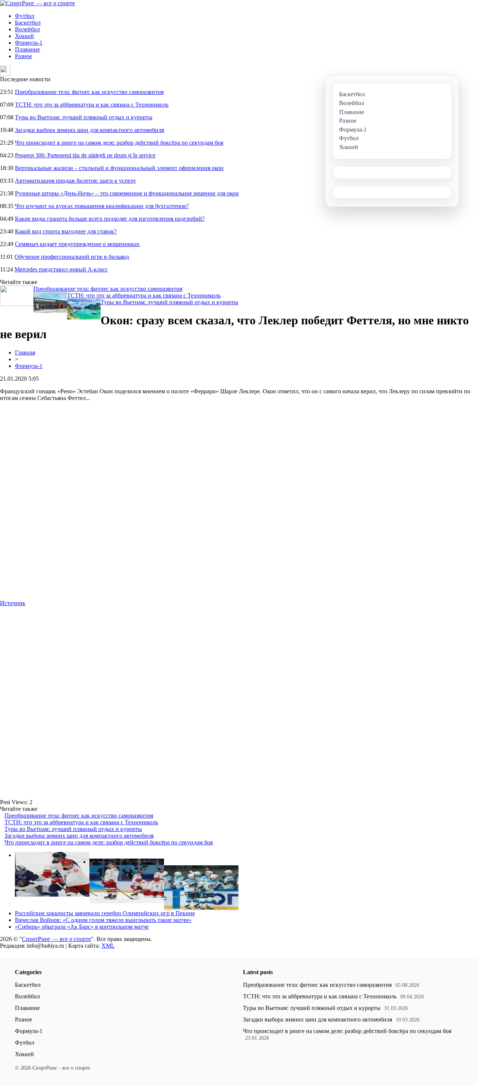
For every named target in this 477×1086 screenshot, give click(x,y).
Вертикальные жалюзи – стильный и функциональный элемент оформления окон (119, 168)
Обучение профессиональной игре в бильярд (72, 257)
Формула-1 (28, 43)
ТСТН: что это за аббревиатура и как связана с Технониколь (91, 104)
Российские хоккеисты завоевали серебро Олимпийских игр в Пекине (105, 913)
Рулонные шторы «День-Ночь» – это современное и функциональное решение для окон (127, 193)
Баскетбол (28, 22)
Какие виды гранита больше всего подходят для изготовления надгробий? (110, 218)
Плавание (27, 49)
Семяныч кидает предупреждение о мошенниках (77, 244)
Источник (12, 603)
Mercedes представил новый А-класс (61, 269)
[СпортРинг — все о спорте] (37, 3)
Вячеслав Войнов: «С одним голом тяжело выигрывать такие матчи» (103, 920)
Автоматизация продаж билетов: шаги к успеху (75, 180)
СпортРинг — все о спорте (56, 939)
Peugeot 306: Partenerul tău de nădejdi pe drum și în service (85, 155)
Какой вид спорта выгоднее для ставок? (66, 231)
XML (108, 945)
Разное (23, 56)
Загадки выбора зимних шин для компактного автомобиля (89, 130)
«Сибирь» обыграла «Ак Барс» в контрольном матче (82, 926)
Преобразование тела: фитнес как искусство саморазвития (89, 92)
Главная (25, 352)
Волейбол (27, 29)
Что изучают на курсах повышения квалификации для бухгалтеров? (102, 206)
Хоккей (24, 36)
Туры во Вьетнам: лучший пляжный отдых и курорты (83, 117)
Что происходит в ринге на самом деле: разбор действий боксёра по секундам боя (119, 142)
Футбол (24, 16)
